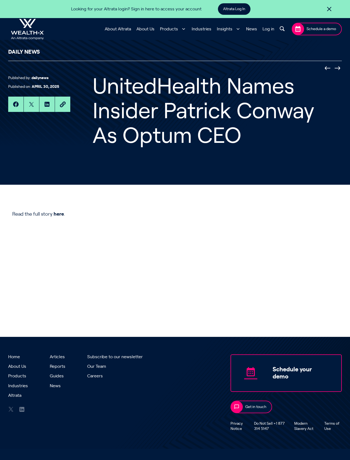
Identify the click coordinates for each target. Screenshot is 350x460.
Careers (95, 376)
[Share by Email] (62, 104)
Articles (57, 357)
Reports (57, 366)
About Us (145, 29)
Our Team (96, 366)
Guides (57, 376)
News (251, 29)
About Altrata (118, 29)
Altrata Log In (234, 9)
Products (169, 29)
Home (14, 357)
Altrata (14, 395)
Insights (224, 29)
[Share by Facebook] (16, 104)
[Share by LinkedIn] (47, 104)
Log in (268, 29)
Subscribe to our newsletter (115, 357)
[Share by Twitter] (31, 104)
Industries (201, 29)
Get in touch (255, 407)
